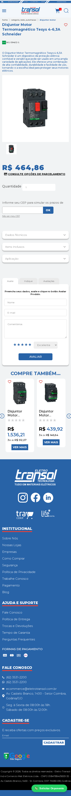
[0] (57, 11)
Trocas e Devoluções (17, 626)
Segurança (10, 565)
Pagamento (11, 585)
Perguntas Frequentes (18, 639)
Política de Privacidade (19, 572)
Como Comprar (13, 558)
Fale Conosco (12, 612)
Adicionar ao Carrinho (19, 447)
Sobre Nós (10, 538)
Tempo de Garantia (16, 632)
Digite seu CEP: (35, 203)
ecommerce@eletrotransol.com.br (31, 689)
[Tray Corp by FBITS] (25, 515)
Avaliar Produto (35, 356)
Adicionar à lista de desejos (66, 25)
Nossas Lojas (11, 545)
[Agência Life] (48, 514)
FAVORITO (10, 382)
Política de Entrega (16, 619)
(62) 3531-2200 (16, 677)
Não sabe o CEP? (11, 216)
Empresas (9, 552)
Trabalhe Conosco (15, 578)
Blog (5, 592)
